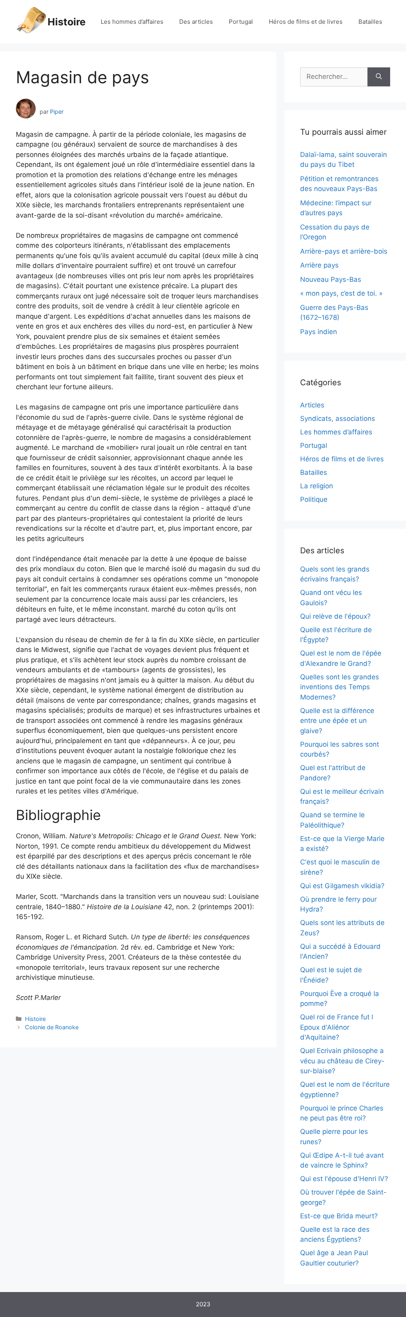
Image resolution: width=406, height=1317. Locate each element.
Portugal (241, 21)
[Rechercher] (379, 76)
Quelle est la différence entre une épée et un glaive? (337, 721)
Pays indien (318, 332)
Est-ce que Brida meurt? (339, 1216)
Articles (312, 405)
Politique (313, 499)
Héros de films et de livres (306, 21)
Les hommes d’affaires (132, 21)
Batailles (370, 21)
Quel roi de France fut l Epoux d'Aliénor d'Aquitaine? (336, 1027)
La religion (316, 486)
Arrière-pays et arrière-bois (343, 251)
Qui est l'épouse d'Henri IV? (344, 1179)
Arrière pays (319, 265)
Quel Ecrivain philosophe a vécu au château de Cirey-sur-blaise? (342, 1061)
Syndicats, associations (337, 418)
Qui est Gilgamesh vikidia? (342, 886)
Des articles (196, 21)
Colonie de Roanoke (52, 1027)
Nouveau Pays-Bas (330, 279)
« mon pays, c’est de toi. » (341, 293)
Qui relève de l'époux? (335, 616)
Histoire (67, 22)
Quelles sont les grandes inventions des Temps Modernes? (339, 687)
